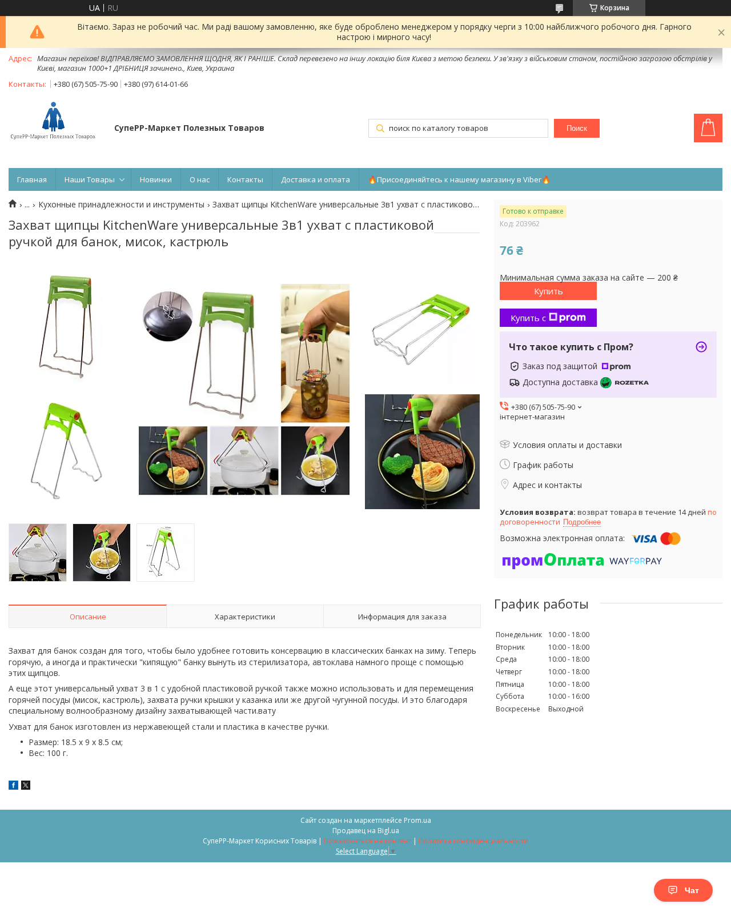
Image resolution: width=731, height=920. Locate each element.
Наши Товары (90, 179)
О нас (200, 179)
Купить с (528, 317)
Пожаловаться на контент (367, 841)
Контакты (245, 179)
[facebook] (13, 786)
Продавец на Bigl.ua (365, 830)
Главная (32, 179)
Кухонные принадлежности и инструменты (121, 204)
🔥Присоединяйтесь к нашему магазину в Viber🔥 (459, 179)
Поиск (577, 128)
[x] (25, 786)
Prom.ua (417, 820)
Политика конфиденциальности (473, 841)
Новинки (156, 179)
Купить (548, 291)
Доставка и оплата (315, 179)
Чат (692, 890)
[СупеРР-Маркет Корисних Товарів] (56, 121)
